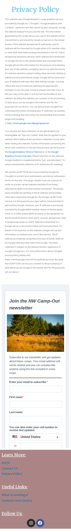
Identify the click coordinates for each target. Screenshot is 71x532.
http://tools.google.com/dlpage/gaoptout (28, 123)
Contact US (10, 468)
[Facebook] (40, 523)
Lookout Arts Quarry (17, 500)
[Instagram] (31, 523)
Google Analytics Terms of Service (25, 152)
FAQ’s (6, 463)
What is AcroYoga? (15, 495)
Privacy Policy (12, 474)
